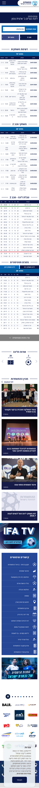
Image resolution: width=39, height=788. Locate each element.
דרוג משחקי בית (29, 267)
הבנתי (19, 779)
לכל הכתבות (8, 382)
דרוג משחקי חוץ (9, 267)
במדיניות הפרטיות (23, 773)
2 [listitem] (28, 357)
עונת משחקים (30, 29)
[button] (4, 2)
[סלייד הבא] (3, 361)
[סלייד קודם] (36, 361)
